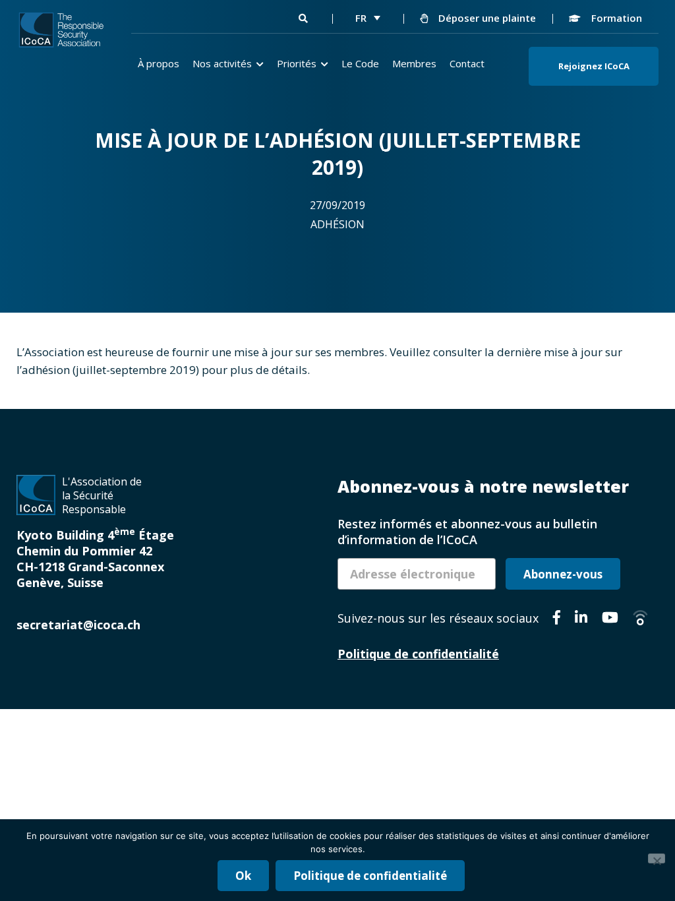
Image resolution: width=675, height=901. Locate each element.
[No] (656, 858)
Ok (243, 875)
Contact (467, 63)
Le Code (360, 63)
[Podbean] (640, 619)
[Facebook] (556, 619)
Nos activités (222, 63)
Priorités (296, 63)
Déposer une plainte (486, 17)
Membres (414, 63)
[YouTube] (610, 619)
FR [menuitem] (361, 17)
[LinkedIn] (581, 619)
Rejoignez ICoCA (594, 66)
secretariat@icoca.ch (78, 625)
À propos (158, 63)
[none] (368, 18)
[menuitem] (368, 18)
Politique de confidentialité (418, 654)
